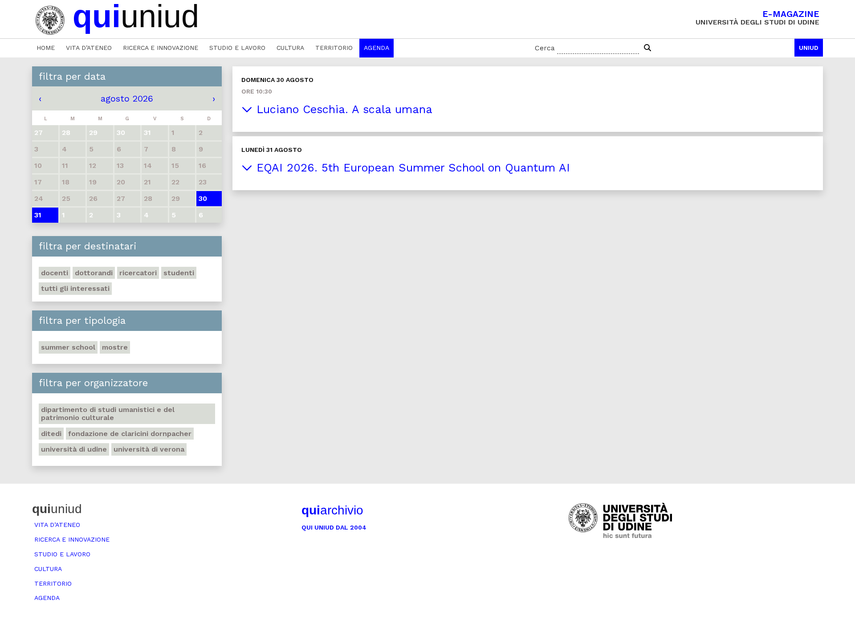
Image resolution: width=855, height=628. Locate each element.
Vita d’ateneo (89, 47)
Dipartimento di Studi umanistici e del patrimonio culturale (108, 413)
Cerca (545, 48)
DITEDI (51, 433)
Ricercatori (138, 273)
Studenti (178, 273)
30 (203, 198)
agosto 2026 (127, 98)
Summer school (68, 347)
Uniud (808, 47)
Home (46, 47)
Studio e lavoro (237, 47)
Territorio (334, 47)
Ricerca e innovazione (160, 47)
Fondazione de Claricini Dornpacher (129, 433)
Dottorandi (94, 273)
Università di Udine (74, 449)
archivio (332, 510)
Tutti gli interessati (75, 288)
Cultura (290, 47)
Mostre (115, 347)
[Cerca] (647, 48)
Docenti (54, 273)
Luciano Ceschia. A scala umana (342, 109)
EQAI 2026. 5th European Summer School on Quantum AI (411, 167)
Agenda (376, 47)
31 (37, 215)
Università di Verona (149, 449)
